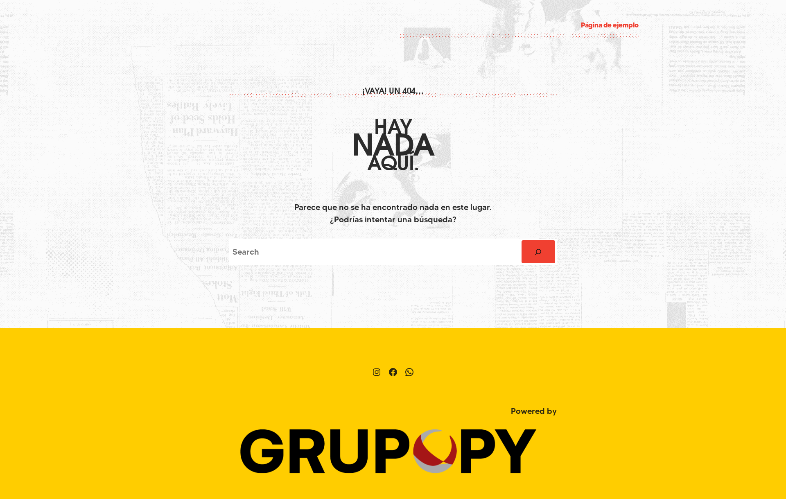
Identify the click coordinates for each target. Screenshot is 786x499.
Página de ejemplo (610, 24)
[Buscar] (538, 251)
